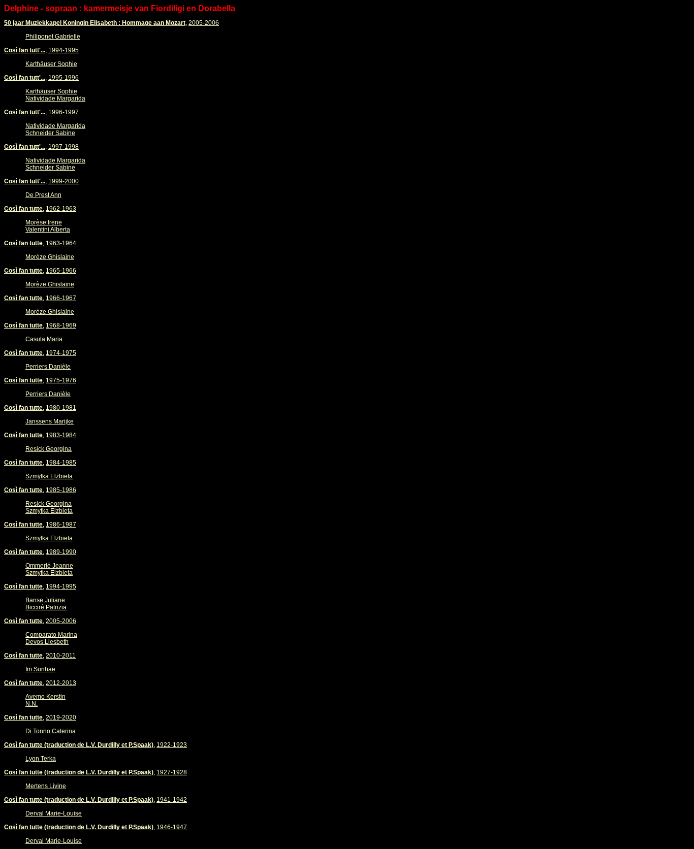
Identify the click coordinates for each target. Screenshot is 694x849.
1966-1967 (61, 298)
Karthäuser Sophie (51, 64)
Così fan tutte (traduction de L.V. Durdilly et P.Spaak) (78, 744)
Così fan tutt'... (24, 50)
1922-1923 (171, 744)
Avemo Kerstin (45, 696)
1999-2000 (63, 181)
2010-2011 (61, 655)
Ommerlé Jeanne (49, 565)
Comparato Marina (51, 634)
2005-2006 (203, 22)
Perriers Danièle (48, 366)
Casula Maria (43, 339)
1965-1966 (61, 270)
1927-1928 (171, 772)
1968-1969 (61, 325)
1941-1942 (171, 799)
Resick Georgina (48, 448)
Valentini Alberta (47, 229)
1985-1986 (61, 490)
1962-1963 (61, 208)
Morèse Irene (43, 222)
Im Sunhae (40, 669)
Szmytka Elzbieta (49, 476)
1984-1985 (61, 462)
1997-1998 (63, 146)
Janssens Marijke (49, 421)
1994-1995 (63, 50)
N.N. (31, 703)
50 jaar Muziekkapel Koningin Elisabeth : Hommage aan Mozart (94, 22)
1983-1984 (61, 435)
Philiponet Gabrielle (52, 36)
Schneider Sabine (50, 133)
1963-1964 (61, 243)
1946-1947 (171, 827)
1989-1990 (61, 552)
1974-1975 (61, 352)
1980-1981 (61, 407)
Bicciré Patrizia (46, 607)
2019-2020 (61, 717)
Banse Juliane (45, 600)
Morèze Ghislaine (49, 256)
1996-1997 (63, 112)
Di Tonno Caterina (50, 731)
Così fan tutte (23, 208)
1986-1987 (61, 524)
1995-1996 (63, 77)
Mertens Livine (45, 786)
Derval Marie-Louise (53, 813)
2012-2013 (61, 683)
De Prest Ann (43, 195)
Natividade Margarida (55, 98)
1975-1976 (61, 380)
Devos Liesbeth (47, 641)
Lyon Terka (40, 758)
